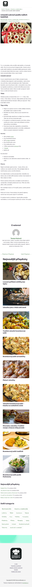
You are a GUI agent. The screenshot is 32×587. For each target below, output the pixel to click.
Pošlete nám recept (16, 571)
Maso (11, 513)
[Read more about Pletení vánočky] (16, 369)
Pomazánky (25, 516)
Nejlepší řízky (4, 488)
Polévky (17, 516)
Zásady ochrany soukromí (16, 567)
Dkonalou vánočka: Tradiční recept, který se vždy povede (13, 427)
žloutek (6, 148)
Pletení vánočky (9, 380)
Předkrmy (4, 520)
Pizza (11, 516)
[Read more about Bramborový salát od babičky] (16, 345)
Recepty (20, 520)
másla (8, 140)
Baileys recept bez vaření (7, 497)
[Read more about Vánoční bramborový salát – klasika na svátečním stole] (16, 392)
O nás (16, 564)
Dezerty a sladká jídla (13, 19)
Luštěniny (4, 513)
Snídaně (14, 524)
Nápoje (27, 513)
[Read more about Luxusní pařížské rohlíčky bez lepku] (16, 271)
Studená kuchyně (23, 19)
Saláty (27, 520)
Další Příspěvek (26, 254)
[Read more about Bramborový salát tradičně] (16, 440)
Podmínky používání (16, 565)
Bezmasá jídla (4, 19)
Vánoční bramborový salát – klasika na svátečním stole (13, 405)
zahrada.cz (25, 582)
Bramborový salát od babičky (14, 356)
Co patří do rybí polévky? (7, 495)
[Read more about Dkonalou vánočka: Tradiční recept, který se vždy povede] (16, 416)
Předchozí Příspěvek (7, 254)
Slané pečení (5, 524)
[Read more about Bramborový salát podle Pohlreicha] (16, 464)
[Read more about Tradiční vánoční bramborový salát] (16, 320)
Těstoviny (4, 527)
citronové (16, 146)
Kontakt (16, 569)
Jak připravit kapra (5, 490)
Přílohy (12, 520)
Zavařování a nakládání (16, 527)
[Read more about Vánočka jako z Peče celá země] (16, 296)
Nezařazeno (19, 513)
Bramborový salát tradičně (13, 451)
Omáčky (4, 516)
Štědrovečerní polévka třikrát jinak (9, 492)
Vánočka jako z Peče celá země (14, 307)
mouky (12, 136)
